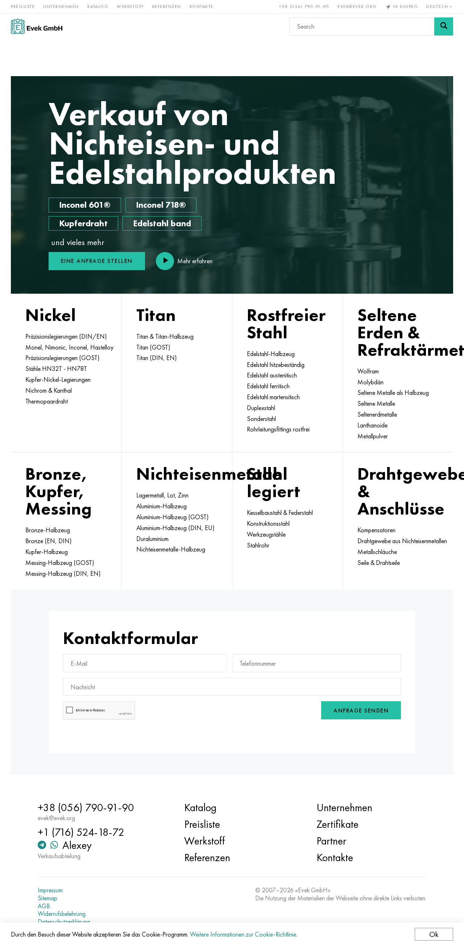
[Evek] (36, 26)
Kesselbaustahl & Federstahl (280, 512)
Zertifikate (337, 824)
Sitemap (47, 898)
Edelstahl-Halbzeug (271, 354)
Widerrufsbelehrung (62, 914)
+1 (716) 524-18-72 (81, 832)
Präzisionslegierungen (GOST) (62, 358)
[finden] (443, 26)
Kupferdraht (83, 223)
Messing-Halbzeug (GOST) (59, 562)
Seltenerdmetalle (377, 414)
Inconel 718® (161, 204)
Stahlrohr (258, 545)
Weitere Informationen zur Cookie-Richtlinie (243, 934)
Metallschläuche (377, 551)
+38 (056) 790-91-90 (304, 6)
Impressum (50, 890)
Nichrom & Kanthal (48, 390)
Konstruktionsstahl (268, 523)
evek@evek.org (357, 6)
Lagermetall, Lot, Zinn (162, 495)
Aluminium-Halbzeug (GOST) (172, 517)
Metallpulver (372, 436)
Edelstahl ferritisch (268, 386)
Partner (331, 840)
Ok (434, 934)
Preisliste (23, 6)
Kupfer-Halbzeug (46, 551)
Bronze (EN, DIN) (48, 541)
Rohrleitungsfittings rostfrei (278, 429)
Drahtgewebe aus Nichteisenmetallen (402, 541)
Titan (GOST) (153, 347)
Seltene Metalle (376, 403)
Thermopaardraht (46, 401)
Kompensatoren (376, 530)
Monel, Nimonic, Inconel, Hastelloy (69, 347)
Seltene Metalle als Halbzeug (393, 392)
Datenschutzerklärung (64, 922)
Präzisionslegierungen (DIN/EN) (66, 336)
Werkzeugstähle (266, 534)
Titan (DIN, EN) (156, 358)
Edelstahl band (162, 223)
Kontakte (202, 6)
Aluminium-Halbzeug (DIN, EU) (175, 528)
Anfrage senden (361, 710)
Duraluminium (152, 538)
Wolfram (368, 371)
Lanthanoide (372, 425)
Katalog (98, 6)
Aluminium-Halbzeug (161, 506)
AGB (44, 906)
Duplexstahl (261, 408)
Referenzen (166, 6)
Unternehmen (61, 6)
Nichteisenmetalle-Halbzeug (170, 549)
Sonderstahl (261, 418)
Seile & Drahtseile (378, 562)
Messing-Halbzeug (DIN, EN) (63, 573)
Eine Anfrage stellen (97, 261)
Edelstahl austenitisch (272, 375)
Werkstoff (130, 6)
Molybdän (370, 382)
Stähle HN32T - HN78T (56, 368)
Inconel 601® (85, 204)
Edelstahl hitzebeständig (275, 364)
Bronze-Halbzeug (47, 530)
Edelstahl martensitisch (273, 397)
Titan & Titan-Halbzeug (165, 336)
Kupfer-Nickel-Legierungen (58, 379)
